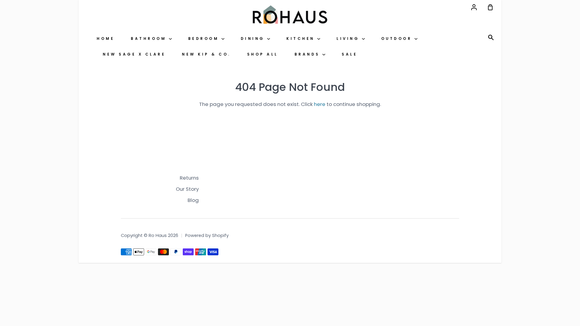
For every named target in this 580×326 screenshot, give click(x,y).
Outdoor (397, 38)
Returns (189, 177)
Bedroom (204, 38)
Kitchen (301, 38)
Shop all (262, 54)
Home (105, 38)
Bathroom (150, 38)
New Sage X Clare (134, 54)
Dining (254, 38)
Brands (309, 54)
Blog (193, 200)
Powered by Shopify (207, 235)
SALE (349, 54)
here (319, 104)
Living (349, 38)
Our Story (187, 189)
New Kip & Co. (206, 54)
